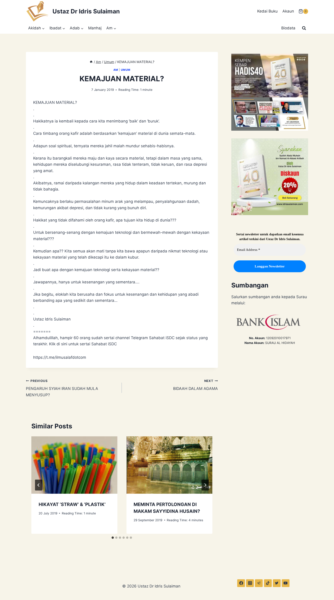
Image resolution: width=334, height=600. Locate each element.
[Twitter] (277, 583)
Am (115, 69)
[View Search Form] (304, 28)
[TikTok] (268, 583)
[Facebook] (241, 583)
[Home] (91, 62)
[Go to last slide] (38, 485)
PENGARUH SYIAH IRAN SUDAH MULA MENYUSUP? (62, 388)
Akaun (288, 11)
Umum (125, 69)
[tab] (113, 537)
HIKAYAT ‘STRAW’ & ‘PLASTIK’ (72, 504)
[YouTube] (285, 583)
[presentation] (74, 465)
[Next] (205, 485)
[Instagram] (250, 583)
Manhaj (95, 28)
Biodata (288, 28)
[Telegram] (259, 583)
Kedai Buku (267, 11)
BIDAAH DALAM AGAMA (195, 385)
